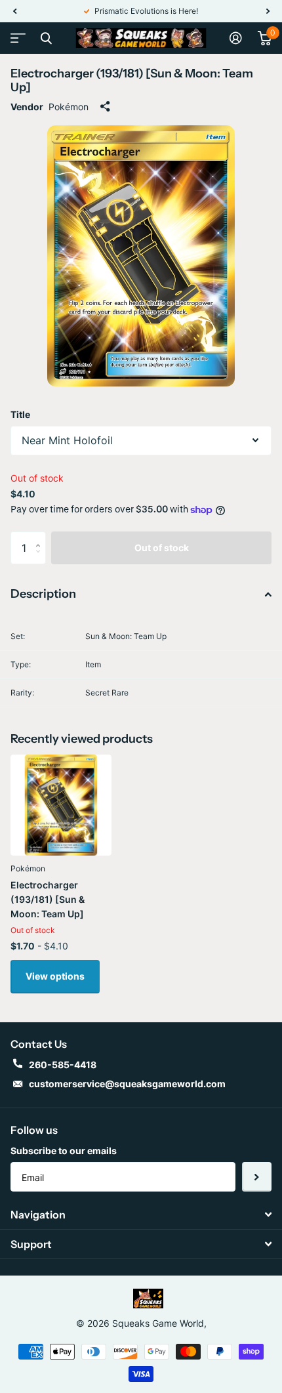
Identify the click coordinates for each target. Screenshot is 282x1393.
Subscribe (257, 1177)
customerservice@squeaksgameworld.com (127, 1083)
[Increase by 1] (41, 536)
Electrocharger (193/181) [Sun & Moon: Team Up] (47, 899)
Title (20, 414)
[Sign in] (236, 38)
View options (55, 976)
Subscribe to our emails (63, 1150)
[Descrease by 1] (41, 559)
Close (45, 38)
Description (43, 594)
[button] (14, 11)
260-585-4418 (62, 1064)
